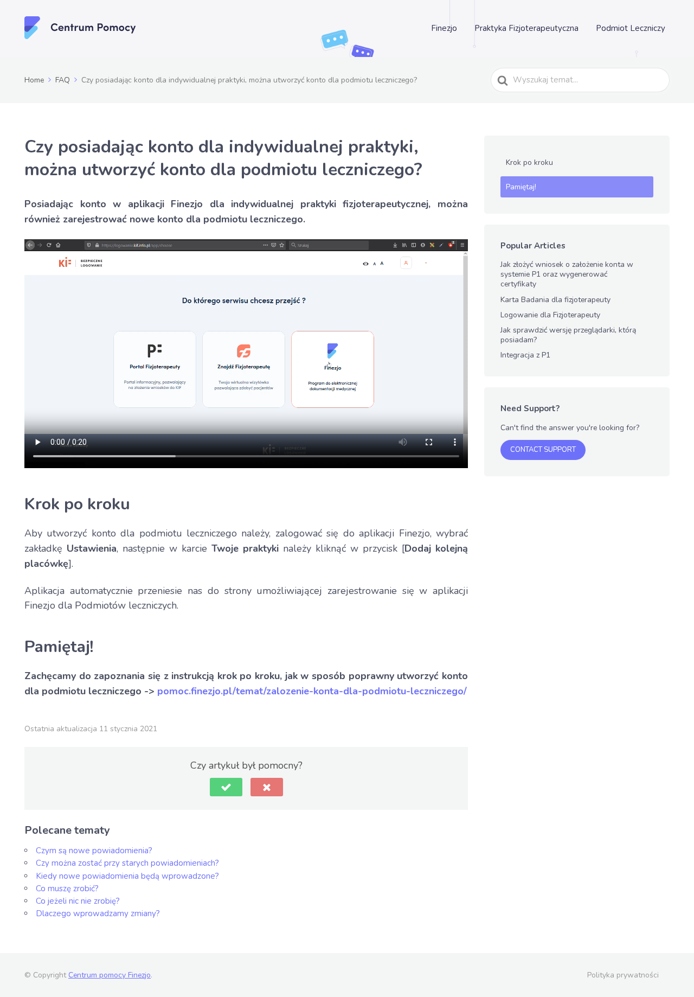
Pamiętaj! (521, 187)
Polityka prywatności (623, 975)
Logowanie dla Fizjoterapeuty (550, 315)
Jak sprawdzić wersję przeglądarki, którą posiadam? (568, 335)
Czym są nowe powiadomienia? (94, 850)
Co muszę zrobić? (67, 888)
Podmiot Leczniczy (630, 28)
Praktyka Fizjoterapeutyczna (526, 28)
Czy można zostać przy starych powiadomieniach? (127, 863)
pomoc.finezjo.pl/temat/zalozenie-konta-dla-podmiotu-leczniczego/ (312, 691)
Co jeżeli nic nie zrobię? (78, 901)
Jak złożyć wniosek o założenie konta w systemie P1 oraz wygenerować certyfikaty (566, 274)
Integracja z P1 (525, 355)
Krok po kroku (529, 162)
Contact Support (543, 450)
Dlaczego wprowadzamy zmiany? (98, 913)
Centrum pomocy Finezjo (109, 975)
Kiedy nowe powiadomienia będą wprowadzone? (127, 876)
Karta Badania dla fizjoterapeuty (555, 300)
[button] (226, 787)
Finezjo (444, 28)
